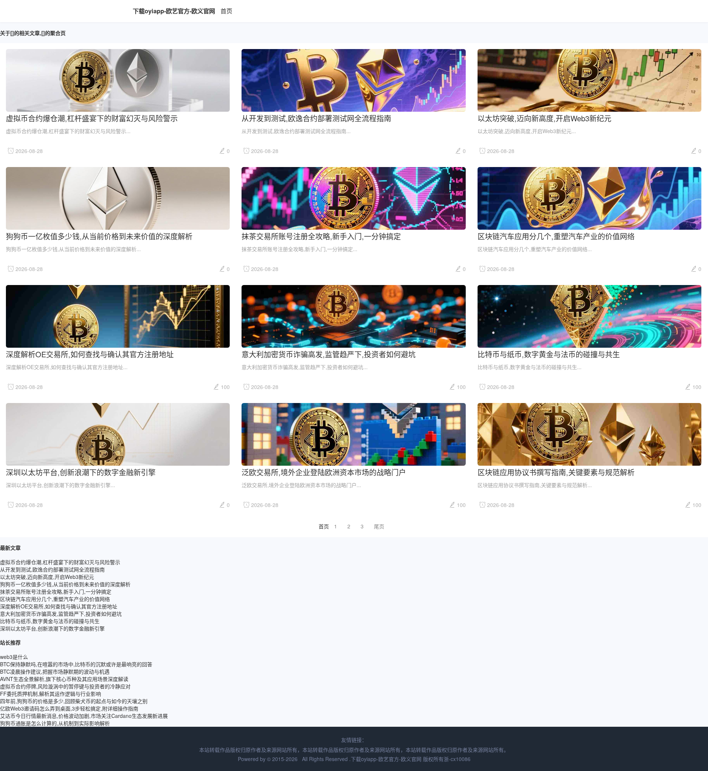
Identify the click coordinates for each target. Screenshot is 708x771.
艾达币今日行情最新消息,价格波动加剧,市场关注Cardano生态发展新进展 (84, 715)
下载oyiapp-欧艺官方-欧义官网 (174, 11)
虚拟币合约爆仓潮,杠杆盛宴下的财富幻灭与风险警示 (92, 117)
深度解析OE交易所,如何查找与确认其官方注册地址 (90, 353)
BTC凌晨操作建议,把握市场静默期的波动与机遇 (55, 671)
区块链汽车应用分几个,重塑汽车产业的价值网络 (556, 235)
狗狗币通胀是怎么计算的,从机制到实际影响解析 (55, 723)
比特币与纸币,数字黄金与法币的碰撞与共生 (549, 353)
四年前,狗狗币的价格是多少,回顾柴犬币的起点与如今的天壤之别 (74, 701)
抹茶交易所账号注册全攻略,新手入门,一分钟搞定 (321, 235)
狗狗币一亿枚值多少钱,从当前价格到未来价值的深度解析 (99, 235)
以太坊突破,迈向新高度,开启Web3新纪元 (544, 117)
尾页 (379, 526)
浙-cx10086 (457, 759)
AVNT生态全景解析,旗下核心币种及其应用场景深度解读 (64, 679)
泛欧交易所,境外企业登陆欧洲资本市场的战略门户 (324, 471)
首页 (226, 11)
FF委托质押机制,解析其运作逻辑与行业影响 (50, 693)
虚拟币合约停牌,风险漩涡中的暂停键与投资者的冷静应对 (65, 686)
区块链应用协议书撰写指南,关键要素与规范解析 (556, 471)
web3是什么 (14, 656)
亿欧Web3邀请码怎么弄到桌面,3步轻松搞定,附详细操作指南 (69, 708)
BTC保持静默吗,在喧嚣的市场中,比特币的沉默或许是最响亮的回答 (76, 664)
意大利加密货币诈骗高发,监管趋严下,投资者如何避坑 (329, 353)
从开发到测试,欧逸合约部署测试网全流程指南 (316, 117)
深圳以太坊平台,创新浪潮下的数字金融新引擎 (81, 471)
